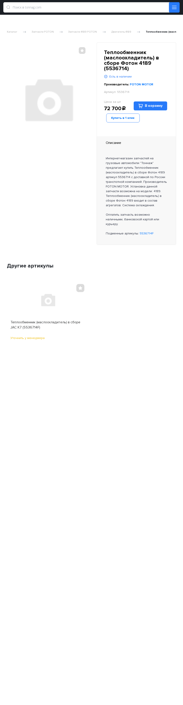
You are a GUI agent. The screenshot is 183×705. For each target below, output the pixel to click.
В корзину (153, 105)
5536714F (147, 233)
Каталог (12, 32)
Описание (113, 143)
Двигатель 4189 (121, 32)
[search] (8, 7)
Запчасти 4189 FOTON (82, 32)
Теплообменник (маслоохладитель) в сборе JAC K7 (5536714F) (45, 324)
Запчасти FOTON (43, 32)
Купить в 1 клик (123, 118)
